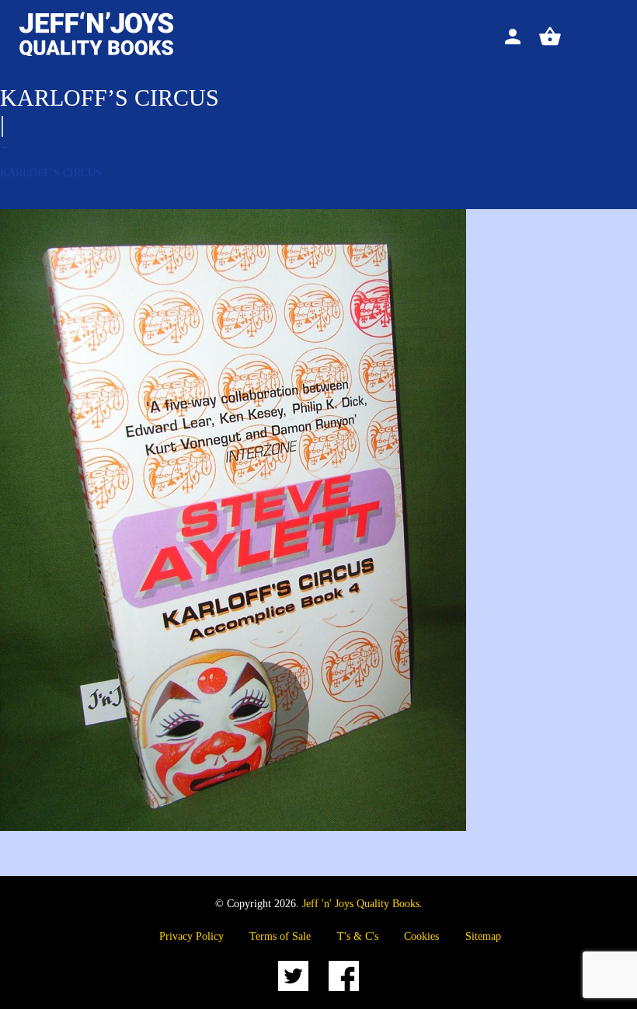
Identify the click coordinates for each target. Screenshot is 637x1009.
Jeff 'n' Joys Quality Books (360, 903)
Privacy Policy (191, 936)
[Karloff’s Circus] (233, 827)
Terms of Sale (280, 936)
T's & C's (357, 936)
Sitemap (483, 936)
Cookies (421, 936)
